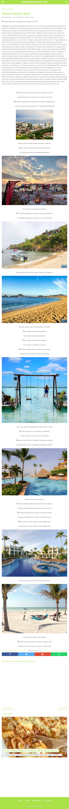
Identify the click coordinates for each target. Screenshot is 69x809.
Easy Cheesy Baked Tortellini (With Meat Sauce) (31, 750)
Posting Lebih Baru (7, 708)
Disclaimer (48, 800)
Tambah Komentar (29, 17)
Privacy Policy (37, 800)
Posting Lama (62, 708)
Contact (27, 800)
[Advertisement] (34, 780)
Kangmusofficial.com (34, 2)
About (19, 800)
